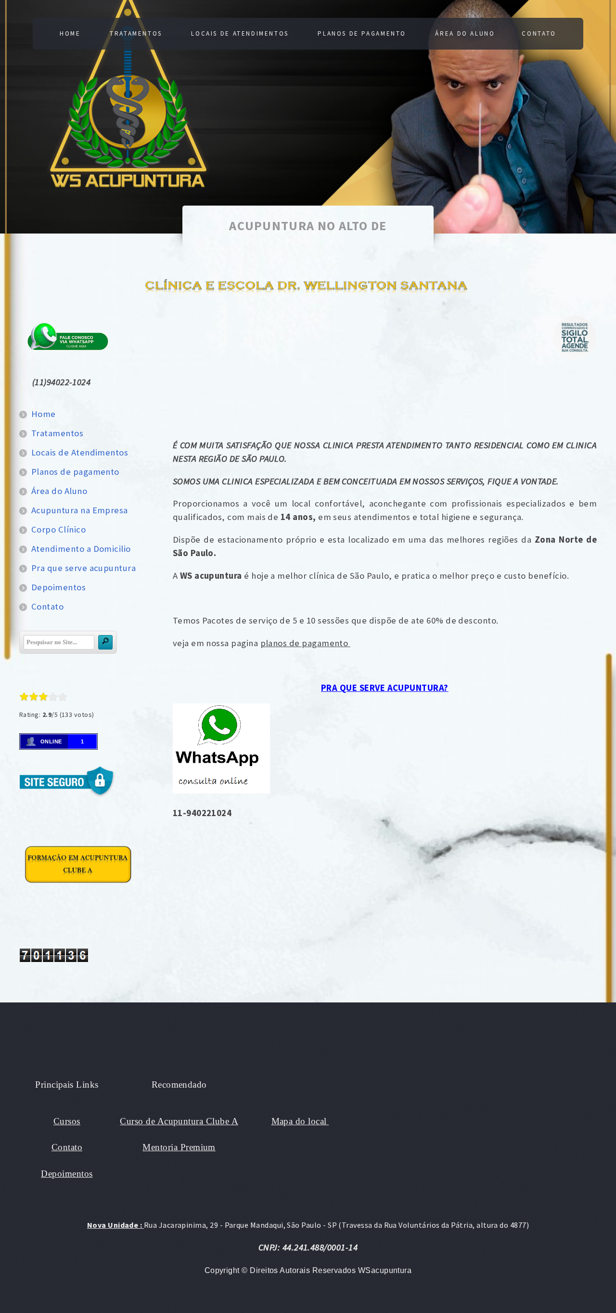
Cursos (66, 1121)
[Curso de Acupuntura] (78, 886)
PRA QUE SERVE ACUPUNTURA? (385, 687)
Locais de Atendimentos (240, 33)
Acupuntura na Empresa (79, 510)
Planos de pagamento (362, 33)
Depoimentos (58, 587)
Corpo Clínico (58, 529)
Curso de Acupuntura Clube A (179, 1121)
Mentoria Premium (178, 1147)
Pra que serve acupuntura (83, 567)
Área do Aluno (465, 33)
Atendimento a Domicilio (81, 548)
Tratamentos (136, 33)
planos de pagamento (305, 643)
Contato (539, 33)
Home (70, 33)
